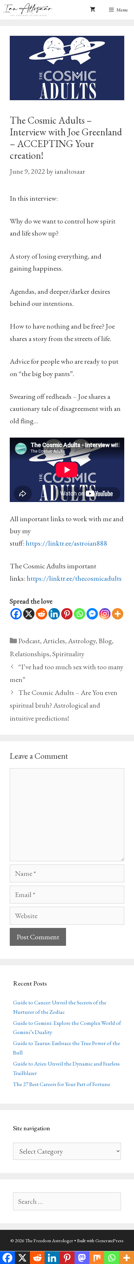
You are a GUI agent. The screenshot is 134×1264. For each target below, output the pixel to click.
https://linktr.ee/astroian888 (66, 543)
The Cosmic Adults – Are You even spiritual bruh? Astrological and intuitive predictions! (63, 705)
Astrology (82, 641)
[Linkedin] (54, 613)
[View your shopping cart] (92, 10)
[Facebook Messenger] (92, 613)
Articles (54, 641)
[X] (28, 613)
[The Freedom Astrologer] (29, 10)
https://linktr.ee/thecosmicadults (74, 578)
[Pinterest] (67, 613)
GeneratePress (109, 1240)
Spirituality (68, 654)
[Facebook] (16, 613)
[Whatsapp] (79, 613)
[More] (117, 613)
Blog (105, 641)
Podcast (29, 641)
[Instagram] (105, 613)
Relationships (29, 654)
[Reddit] (41, 613)
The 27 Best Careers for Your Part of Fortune (61, 1084)
